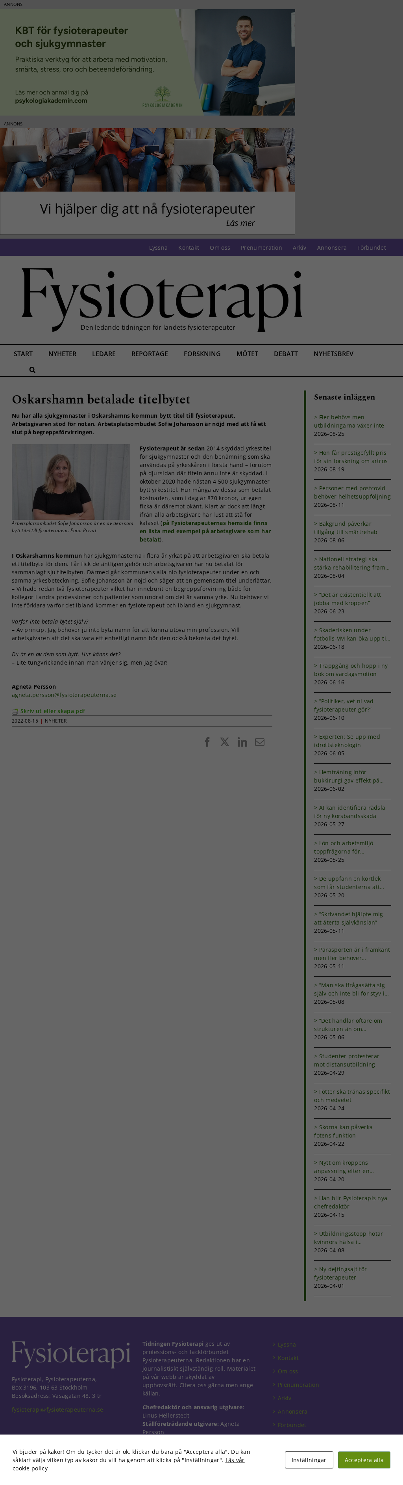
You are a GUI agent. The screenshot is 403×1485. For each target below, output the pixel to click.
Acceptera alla (364, 1460)
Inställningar (309, 1460)
